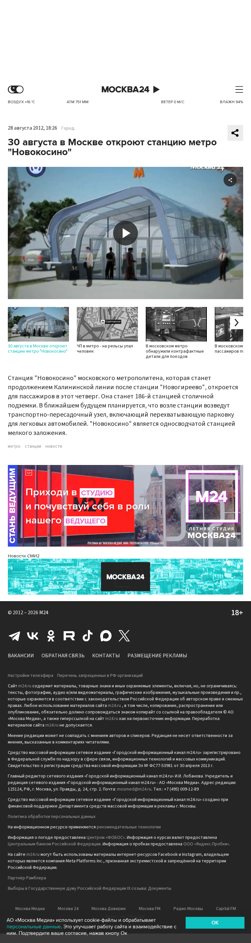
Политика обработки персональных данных (51, 816)
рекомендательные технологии (129, 827)
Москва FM (149, 908)
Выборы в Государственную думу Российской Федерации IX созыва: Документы (89, 888)
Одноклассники (51, 635)
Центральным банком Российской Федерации (54, 844)
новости (53, 446)
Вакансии (21, 655)
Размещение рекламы (157, 655)
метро (14, 446)
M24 (43, 612)
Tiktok (87, 635)
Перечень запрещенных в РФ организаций (100, 675)
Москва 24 (125, 89)
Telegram (14, 635)
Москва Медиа (30, 908)
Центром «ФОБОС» (106, 837)
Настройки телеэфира (30, 675)
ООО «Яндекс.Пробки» (206, 844)
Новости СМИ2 (24, 556)
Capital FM (226, 908)
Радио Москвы (188, 908)
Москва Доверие (109, 908)
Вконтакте (32, 635)
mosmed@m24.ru (134, 789)
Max (105, 635)
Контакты (106, 655)
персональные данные (34, 926)
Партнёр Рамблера (27, 878)
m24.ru (24, 686)
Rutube (69, 635)
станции (33, 446)
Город (68, 128)
